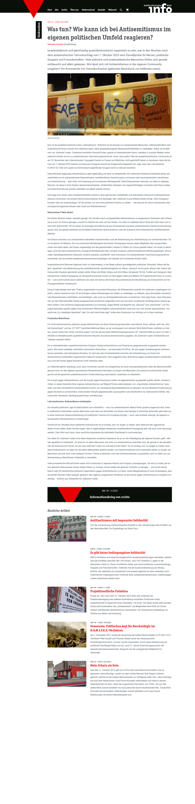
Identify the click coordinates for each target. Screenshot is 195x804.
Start (49, 9)
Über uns (74, 9)
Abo (56, 9)
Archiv (64, 9)
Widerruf (112, 9)
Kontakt (101, 9)
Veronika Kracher (55, 44)
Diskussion (39, 30)
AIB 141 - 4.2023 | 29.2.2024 (57, 22)
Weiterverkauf (88, 9)
